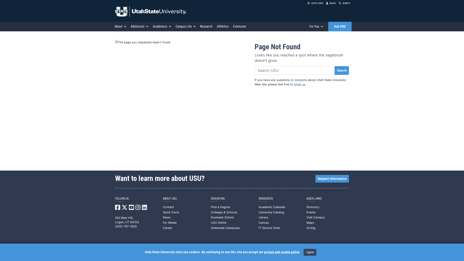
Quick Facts (171, 212)
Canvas (264, 222)
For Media (170, 222)
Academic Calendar (272, 207)
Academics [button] (160, 26)
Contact (168, 207)
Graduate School (222, 217)
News (167, 217)
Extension (239, 26)
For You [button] (314, 26)
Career (167, 228)
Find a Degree (220, 207)
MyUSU (333, 3)
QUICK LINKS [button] (317, 3)
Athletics (223, 26)
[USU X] (124, 208)
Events (311, 212)
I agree (310, 252)
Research (206, 26)
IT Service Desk (269, 228)
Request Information (332, 179)
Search (342, 70)
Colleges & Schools (224, 212)
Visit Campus (315, 217)
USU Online (218, 222)
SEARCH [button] (346, 3)
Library (263, 217)
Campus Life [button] (184, 26)
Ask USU (340, 26)
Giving (310, 228)
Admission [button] (137, 26)
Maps (310, 222)
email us (299, 84)
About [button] (118, 26)
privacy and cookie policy (281, 252)
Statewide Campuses (225, 228)
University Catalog (271, 212)
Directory (312, 207)
